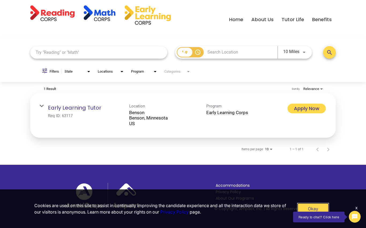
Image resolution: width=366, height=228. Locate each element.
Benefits (322, 19)
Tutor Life (293, 19)
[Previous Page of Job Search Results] (317, 149)
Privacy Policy (174, 212)
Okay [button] (313, 208)
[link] (183, 115)
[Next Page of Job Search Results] (328, 149)
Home (236, 19)
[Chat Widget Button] (355, 217)
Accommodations (233, 185)
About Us (262, 19)
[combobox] (99, 52)
